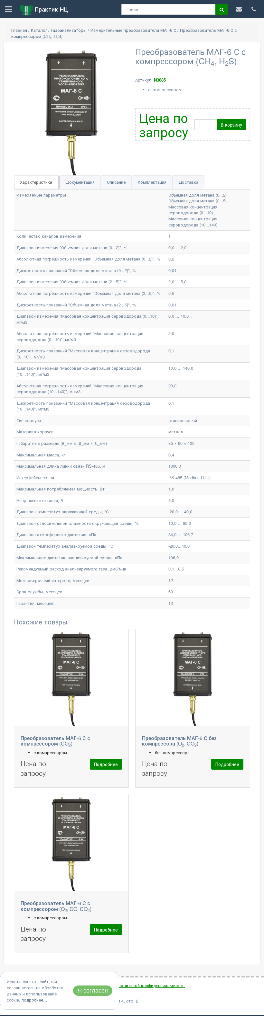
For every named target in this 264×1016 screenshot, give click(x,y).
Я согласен (93, 990)
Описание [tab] (116, 182)
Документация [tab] (80, 182)
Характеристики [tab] (36, 182)
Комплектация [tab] (152, 182)
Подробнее (106, 764)
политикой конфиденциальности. (151, 985)
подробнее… (34, 1000)
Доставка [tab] (188, 182)
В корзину (231, 124)
